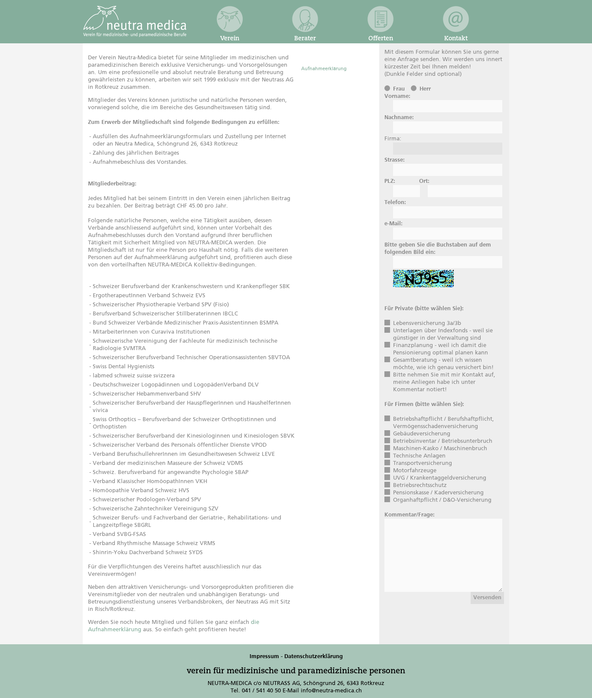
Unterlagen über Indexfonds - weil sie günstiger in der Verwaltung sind (443, 334)
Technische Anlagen (419, 456)
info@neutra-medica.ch (331, 691)
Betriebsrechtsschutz (420, 485)
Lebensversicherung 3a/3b (427, 323)
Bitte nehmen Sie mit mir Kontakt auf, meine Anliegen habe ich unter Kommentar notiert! (444, 382)
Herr (425, 89)
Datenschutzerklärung (313, 656)
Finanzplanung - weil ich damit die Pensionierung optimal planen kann (440, 349)
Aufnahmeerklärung (324, 68)
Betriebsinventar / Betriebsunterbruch (442, 441)
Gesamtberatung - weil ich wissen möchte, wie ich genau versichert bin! (443, 363)
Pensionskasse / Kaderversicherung (438, 493)
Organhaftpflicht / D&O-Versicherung (442, 500)
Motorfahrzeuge (414, 471)
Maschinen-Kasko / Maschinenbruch (440, 448)
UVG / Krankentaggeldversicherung (439, 478)
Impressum (264, 656)
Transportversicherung (422, 463)
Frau (399, 89)
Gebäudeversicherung (421, 434)
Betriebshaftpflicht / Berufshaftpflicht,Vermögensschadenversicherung (443, 422)
